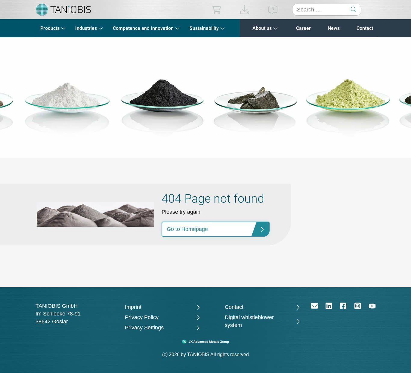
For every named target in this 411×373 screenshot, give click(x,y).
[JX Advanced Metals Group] (206, 342)
